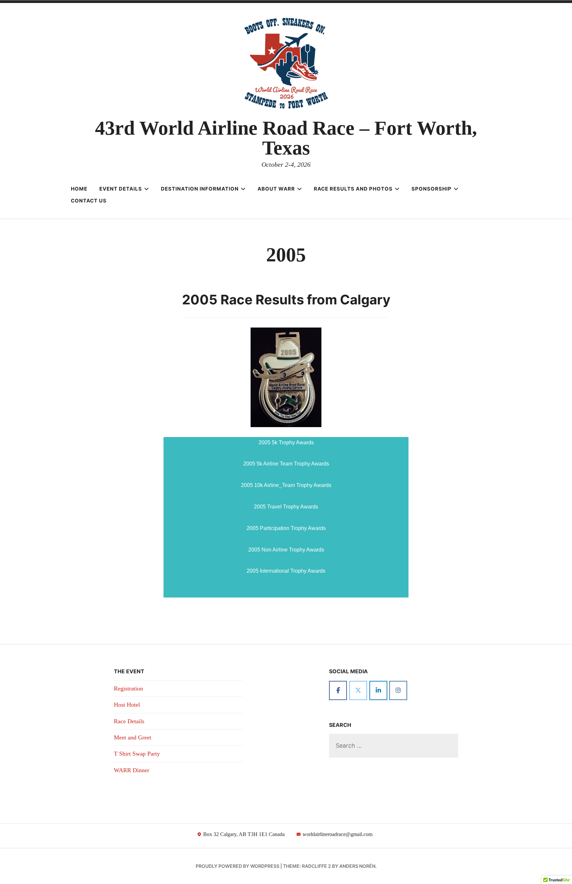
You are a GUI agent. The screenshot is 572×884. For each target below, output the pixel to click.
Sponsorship (431, 189)
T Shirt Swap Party (137, 753)
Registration (128, 688)
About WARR (276, 189)
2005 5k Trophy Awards (286, 442)
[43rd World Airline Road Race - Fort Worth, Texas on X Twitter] (358, 690)
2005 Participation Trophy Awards (286, 528)
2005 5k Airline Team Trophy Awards (286, 463)
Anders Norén (357, 866)
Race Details (129, 721)
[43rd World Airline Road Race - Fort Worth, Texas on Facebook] (338, 690)
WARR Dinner (131, 770)
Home (79, 189)
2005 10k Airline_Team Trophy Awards (286, 485)
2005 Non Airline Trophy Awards (286, 549)
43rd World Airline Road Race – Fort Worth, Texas (286, 138)
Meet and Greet (132, 737)
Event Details (120, 189)
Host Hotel (127, 704)
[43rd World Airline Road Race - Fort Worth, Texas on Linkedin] (378, 690)
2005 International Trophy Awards (286, 571)
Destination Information (200, 189)
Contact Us (89, 201)
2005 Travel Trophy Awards (286, 506)
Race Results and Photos (353, 189)
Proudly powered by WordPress (237, 866)
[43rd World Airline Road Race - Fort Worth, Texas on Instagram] (398, 690)
